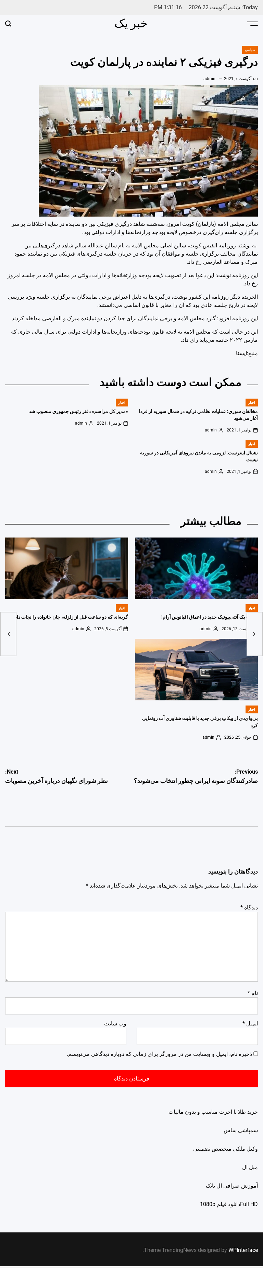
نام (253, 993)
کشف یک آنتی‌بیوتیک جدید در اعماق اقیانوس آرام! (209, 617)
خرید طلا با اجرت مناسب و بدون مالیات (213, 1112)
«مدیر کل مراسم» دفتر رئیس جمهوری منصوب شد (78, 411)
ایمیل (250, 1023)
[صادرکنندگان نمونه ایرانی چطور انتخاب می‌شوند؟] (255, 634)
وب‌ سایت (115, 1023)
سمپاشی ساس (241, 1130)
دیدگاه (249, 907)
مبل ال (250, 1167)
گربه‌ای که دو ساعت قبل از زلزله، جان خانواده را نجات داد (71, 617)
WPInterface (243, 1250)
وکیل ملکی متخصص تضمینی (225, 1149)
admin (209, 78)
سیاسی (250, 50)
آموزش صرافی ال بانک (232, 1185)
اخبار (251, 402)
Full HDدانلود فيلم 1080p (229, 1204)
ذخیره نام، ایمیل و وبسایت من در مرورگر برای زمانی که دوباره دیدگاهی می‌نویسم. (159, 1054)
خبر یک (131, 23)
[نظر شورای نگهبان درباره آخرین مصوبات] (8, 634)
